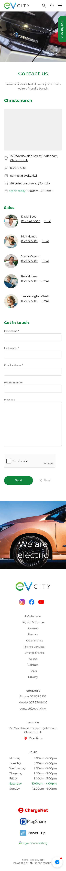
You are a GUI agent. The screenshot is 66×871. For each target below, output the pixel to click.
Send (18, 480)
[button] (44, 6)
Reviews (33, 628)
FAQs (33, 671)
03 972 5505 (18, 168)
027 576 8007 (30, 221)
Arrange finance (34, 652)
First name (11, 331)
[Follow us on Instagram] (22, 602)
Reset (48, 480)
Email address (13, 365)
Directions (35, 738)
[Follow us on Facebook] (31, 602)
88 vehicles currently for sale (30, 183)
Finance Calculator (34, 646)
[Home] (16, 5)
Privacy (33, 677)
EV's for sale (33, 616)
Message (9, 399)
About (33, 658)
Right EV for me (33, 622)
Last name (11, 348)
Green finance (34, 640)
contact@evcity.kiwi (23, 175)
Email (47, 221)
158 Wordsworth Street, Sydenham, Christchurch (34, 158)
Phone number (13, 382)
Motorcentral (43, 863)
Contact (33, 664)
